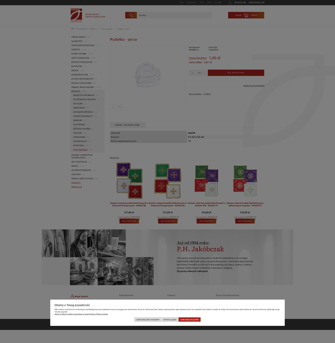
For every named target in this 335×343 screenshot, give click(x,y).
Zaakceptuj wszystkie (189, 319)
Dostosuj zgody (169, 319)
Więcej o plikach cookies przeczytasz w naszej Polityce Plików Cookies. (81, 314)
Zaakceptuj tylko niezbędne (147, 319)
